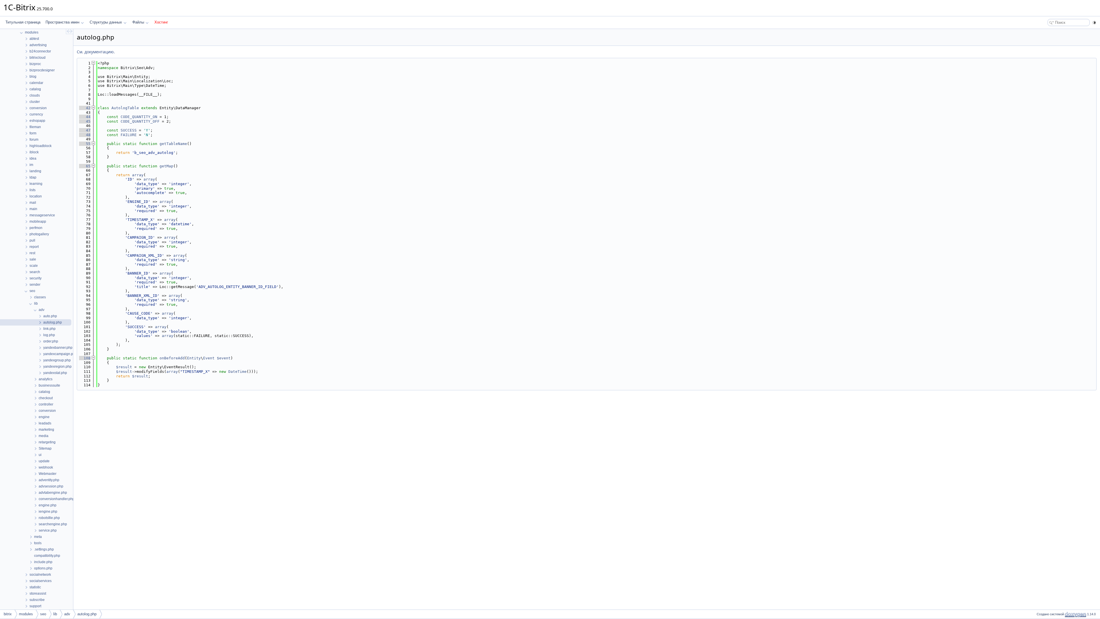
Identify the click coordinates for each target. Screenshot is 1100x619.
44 (85, 117)
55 (85, 144)
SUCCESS (129, 130)
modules (26, 614)
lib (55, 614)
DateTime (237, 371)
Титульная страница (22, 22)
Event (209, 358)
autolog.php (87, 614)
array (138, 175)
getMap (166, 166)
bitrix (8, 614)
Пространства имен (62, 22)
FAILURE (129, 135)
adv (67, 614)
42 (85, 108)
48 (85, 135)
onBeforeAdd (172, 358)
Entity (194, 358)
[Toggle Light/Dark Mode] (1094, 23)
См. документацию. (96, 51)
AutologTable (125, 108)
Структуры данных (106, 22)
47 (85, 130)
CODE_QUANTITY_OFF (140, 121)
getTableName (173, 144)
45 (85, 121)
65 (85, 166)
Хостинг (161, 22)
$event (224, 358)
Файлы (138, 22)
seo (43, 614)
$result (124, 367)
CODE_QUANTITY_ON (139, 117)
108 (85, 358)
